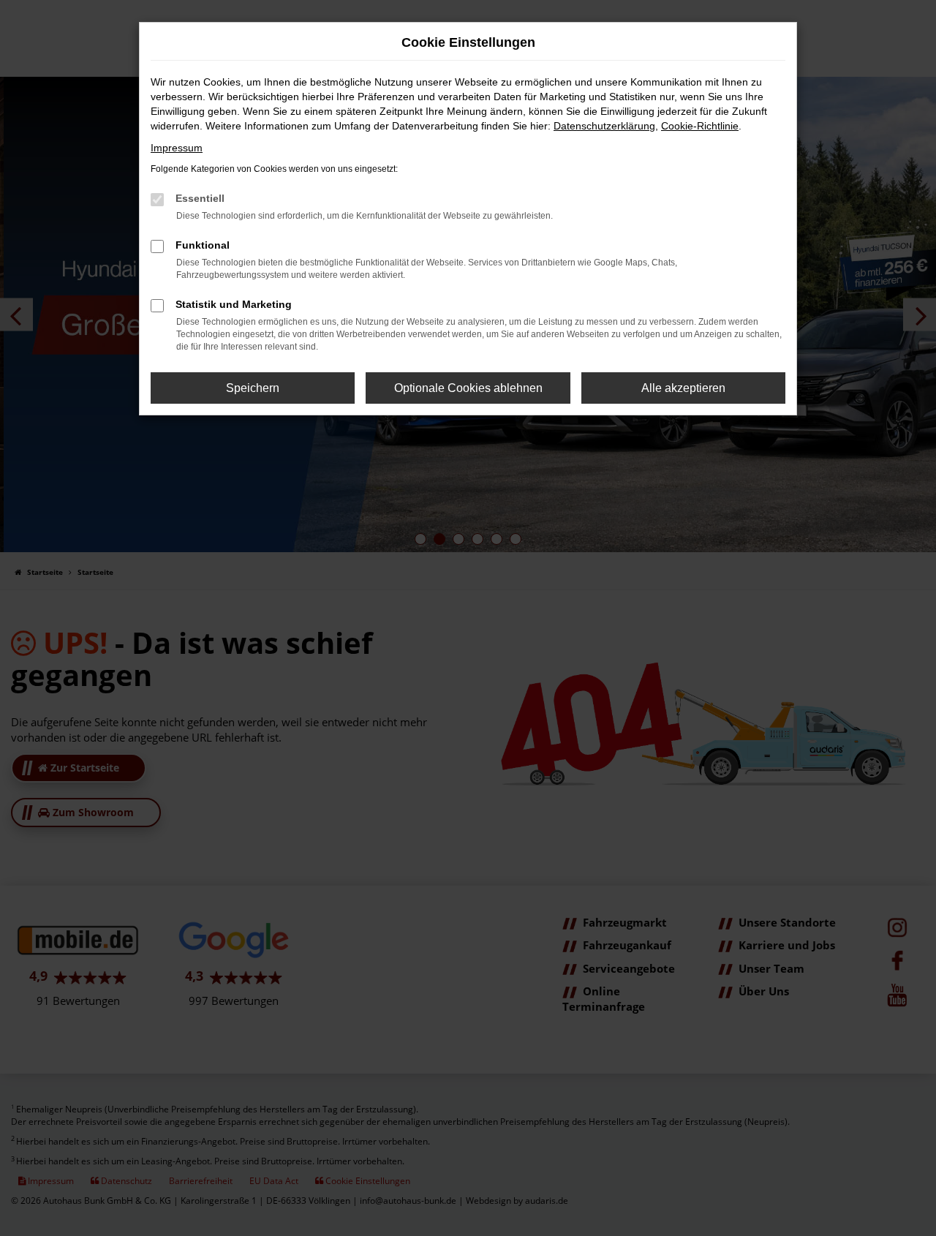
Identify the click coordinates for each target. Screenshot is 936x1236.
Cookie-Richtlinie (700, 126)
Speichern (252, 388)
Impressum (177, 148)
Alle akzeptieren (683, 388)
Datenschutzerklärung (604, 126)
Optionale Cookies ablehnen (468, 388)
